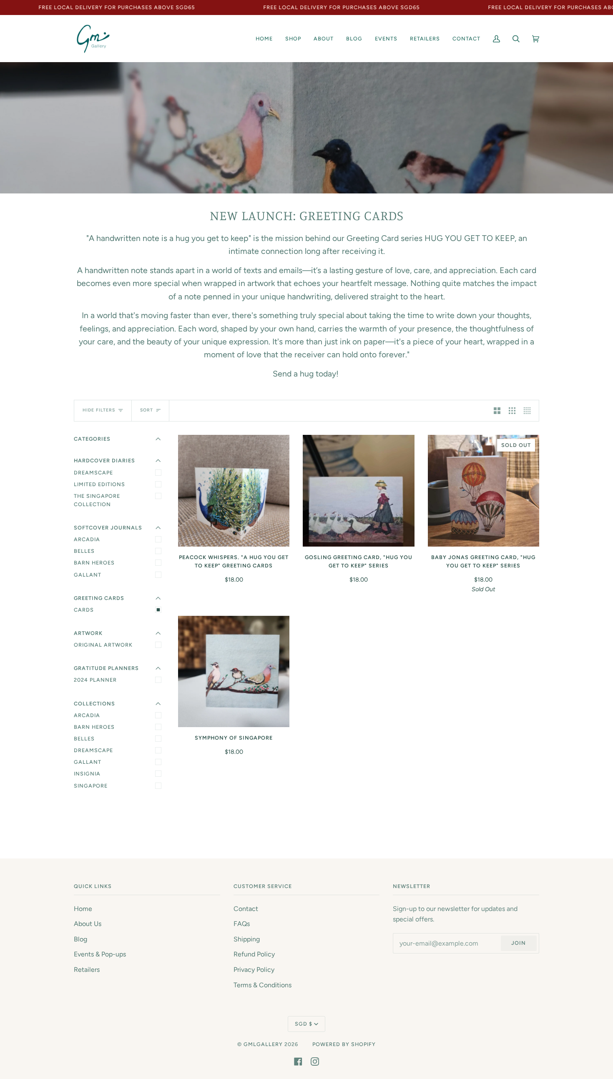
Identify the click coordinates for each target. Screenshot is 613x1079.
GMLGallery (263, 1044)
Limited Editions (99, 484)
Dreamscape (93, 472)
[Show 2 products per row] (497, 411)
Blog (80, 939)
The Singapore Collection (97, 500)
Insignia (87, 773)
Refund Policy (254, 954)
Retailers (87, 970)
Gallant (87, 575)
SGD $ (303, 1024)
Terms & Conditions (262, 985)
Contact (246, 909)
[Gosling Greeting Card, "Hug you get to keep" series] (358, 490)
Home (83, 909)
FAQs (242, 924)
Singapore (91, 786)
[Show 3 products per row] (512, 411)
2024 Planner (95, 680)
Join (518, 943)
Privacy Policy (254, 970)
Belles (84, 551)
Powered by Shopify (344, 1044)
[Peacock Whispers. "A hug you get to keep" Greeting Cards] (233, 490)
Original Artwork (103, 645)
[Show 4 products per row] (529, 411)
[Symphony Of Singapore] (233, 671)
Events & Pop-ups (100, 954)
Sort (146, 410)
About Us (87, 924)
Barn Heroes (94, 563)
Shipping (247, 939)
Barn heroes (94, 727)
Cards (84, 610)
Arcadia (87, 539)
